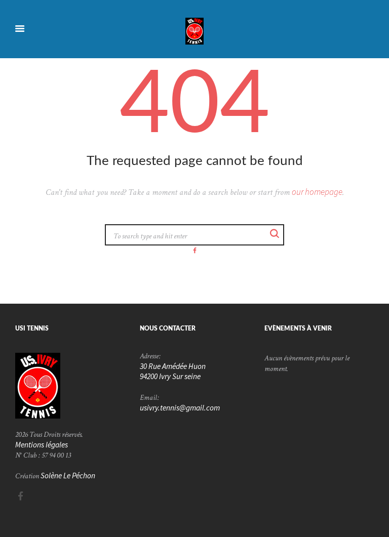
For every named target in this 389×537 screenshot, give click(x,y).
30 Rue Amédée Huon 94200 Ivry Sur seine (173, 371)
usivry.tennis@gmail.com (180, 407)
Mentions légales (41, 444)
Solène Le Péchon (68, 475)
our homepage (317, 191)
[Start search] (275, 234)
